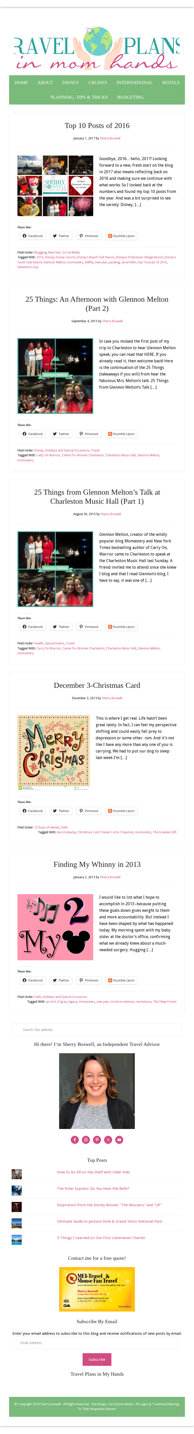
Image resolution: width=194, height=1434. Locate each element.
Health (38, 643)
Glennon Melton (54, 262)
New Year (54, 252)
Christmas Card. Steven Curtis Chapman (106, 832)
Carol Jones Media (120, 1404)
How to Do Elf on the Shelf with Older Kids (93, 1172)
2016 (39, 257)
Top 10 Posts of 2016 (97, 125)
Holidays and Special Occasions (67, 450)
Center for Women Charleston (83, 455)
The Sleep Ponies (165, 1001)
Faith (64, 827)
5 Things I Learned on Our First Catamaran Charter (101, 1238)
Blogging (40, 252)
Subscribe (97, 1359)
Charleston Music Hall (120, 455)
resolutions (144, 1001)
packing (114, 262)
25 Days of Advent (46, 827)
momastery (75, 262)
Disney (49, 257)
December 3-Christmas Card (97, 685)
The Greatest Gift (165, 832)
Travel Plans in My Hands (97, 46)
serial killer (128, 262)
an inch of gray (56, 1001)
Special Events (54, 643)
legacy (72, 1001)
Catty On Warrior (48, 455)
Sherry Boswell (50, 1404)
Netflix (89, 262)
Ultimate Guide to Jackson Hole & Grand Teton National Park (109, 1221)
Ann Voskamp (66, 832)
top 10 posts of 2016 (152, 262)
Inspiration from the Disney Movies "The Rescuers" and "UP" (109, 1205)
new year (101, 262)
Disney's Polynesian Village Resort (139, 257)
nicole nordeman (122, 1001)
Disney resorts (66, 257)
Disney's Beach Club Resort (95, 257)
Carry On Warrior (48, 648)
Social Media (71, 252)
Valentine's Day (27, 267)
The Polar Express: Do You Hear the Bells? (93, 1188)
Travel (95, 450)
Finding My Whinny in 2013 (97, 864)
